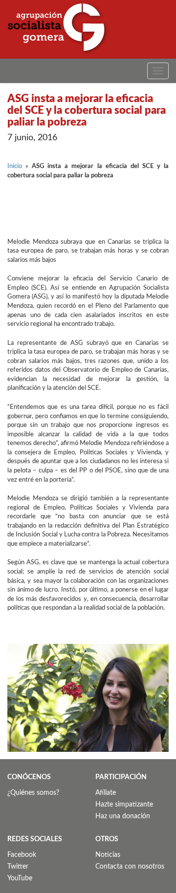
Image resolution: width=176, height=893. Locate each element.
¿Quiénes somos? (33, 792)
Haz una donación (122, 816)
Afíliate (105, 792)
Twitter (17, 866)
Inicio (14, 166)
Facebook (21, 854)
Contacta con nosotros (129, 866)
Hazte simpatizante (124, 804)
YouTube (19, 878)
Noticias (107, 854)
